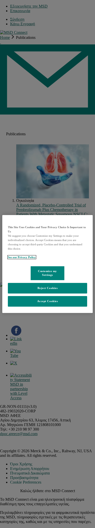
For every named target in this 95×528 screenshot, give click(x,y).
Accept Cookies (47, 301)
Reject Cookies (47, 287)
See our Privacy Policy (22, 257)
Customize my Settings (47, 272)
